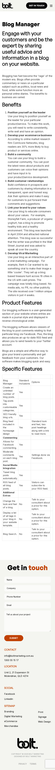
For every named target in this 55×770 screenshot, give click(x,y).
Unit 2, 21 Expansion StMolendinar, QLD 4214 (16, 674)
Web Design (44, 721)
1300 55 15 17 (11, 660)
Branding (9, 711)
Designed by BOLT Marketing (27, 756)
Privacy (23, 764)
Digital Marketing (13, 716)
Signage (42, 717)
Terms (33, 764)
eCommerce (10, 721)
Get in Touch (36, 5)
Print (40, 712)
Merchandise (11, 726)
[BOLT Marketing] (7, 5)
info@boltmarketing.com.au (19, 655)
